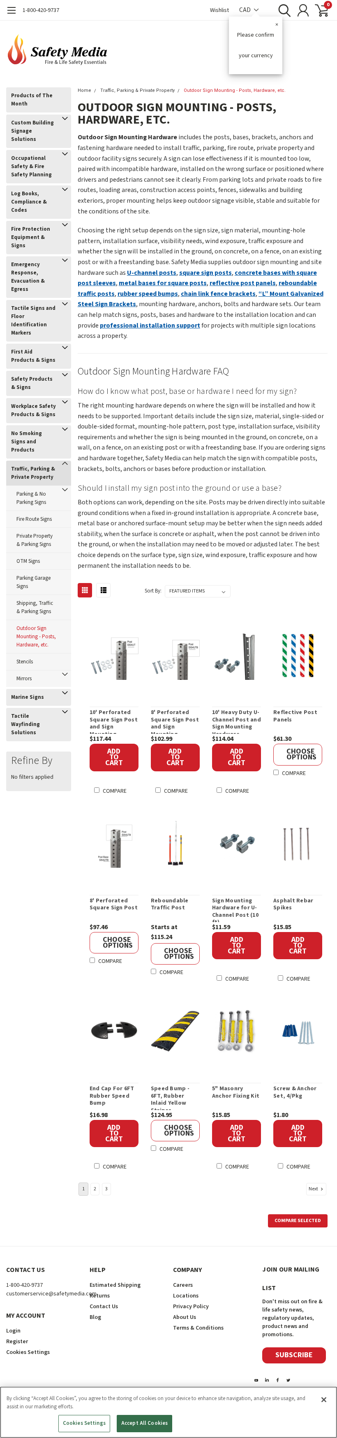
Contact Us (104, 1306)
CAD (245, 10)
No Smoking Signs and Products (26, 442)
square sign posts (205, 272)
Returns (100, 1296)
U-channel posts (151, 272)
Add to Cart (114, 757)
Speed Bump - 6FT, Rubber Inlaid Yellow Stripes (170, 1097)
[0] (318, 10)
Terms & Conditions (198, 1328)
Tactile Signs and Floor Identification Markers (33, 320)
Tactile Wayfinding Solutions (25, 724)
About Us (184, 1317)
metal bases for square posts (163, 283)
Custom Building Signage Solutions (32, 131)
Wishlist (219, 10)
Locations (186, 1296)
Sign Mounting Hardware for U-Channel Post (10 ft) (235, 909)
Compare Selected (298, 1220)
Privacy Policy (191, 1306)
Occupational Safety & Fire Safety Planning (31, 166)
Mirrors (24, 678)
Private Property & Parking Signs (34, 540)
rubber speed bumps (148, 293)
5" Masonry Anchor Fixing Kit (235, 1092)
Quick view (118, 656)
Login (13, 1331)
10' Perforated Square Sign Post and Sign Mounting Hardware (114, 721)
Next (314, 1188)
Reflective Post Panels (295, 716)
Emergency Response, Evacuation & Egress (28, 277)
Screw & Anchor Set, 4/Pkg (295, 1092)
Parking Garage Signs (33, 582)
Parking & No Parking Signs (31, 498)
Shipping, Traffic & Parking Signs (34, 607)
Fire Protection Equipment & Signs (30, 237)
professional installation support (150, 325)
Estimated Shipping (115, 1285)
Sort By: (153, 591)
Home (84, 90)
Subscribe (294, 1355)
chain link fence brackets (218, 293)
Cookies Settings (84, 1423)
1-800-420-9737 (41, 10)
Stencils (24, 661)
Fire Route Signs (34, 519)
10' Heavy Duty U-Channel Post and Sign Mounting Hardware (236, 721)
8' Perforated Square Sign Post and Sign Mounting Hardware (175, 721)
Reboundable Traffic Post (170, 904)
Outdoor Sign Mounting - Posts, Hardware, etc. (36, 637)
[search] (282, 10)
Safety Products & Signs (32, 383)
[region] (168, 1412)
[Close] (324, 1400)
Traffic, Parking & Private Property (33, 473)
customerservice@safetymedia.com (51, 1294)
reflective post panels (243, 283)
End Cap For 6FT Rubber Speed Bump (112, 1096)
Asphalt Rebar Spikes (293, 904)
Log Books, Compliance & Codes (29, 202)
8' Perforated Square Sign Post (114, 904)
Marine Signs (27, 697)
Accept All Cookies (144, 1423)
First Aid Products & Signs (33, 356)
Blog (95, 1317)
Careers (183, 1285)
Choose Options (301, 754)
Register (17, 1341)
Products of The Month (32, 100)
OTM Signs (28, 561)
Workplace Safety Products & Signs (33, 410)
